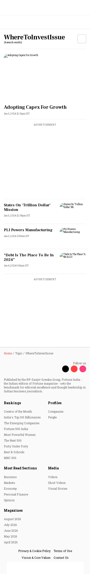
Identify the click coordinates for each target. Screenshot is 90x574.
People (52, 417)
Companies (56, 411)
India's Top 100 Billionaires (22, 417)
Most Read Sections (20, 468)
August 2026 (12, 519)
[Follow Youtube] (74, 369)
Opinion (9, 500)
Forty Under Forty (16, 446)
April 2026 (11, 542)
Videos (53, 477)
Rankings (12, 403)
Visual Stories (57, 488)
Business (10, 477)
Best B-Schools (14, 452)
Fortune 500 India (16, 429)
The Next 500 (13, 440)
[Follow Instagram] (82, 369)
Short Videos (57, 483)
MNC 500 (10, 458)
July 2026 (10, 525)
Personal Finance (16, 494)
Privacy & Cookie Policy (34, 551)
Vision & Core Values (36, 558)
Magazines (13, 510)
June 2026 (11, 530)
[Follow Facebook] (57, 369)
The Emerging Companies (22, 423)
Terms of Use (63, 551)
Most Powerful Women (20, 435)
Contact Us (61, 558)
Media (53, 468)
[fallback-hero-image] (45, 77)
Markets (9, 483)
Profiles (54, 403)
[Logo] (15, 22)
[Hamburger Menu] (83, 22)
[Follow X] (65, 369)
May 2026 (10, 536)
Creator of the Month (18, 411)
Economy (10, 488)
